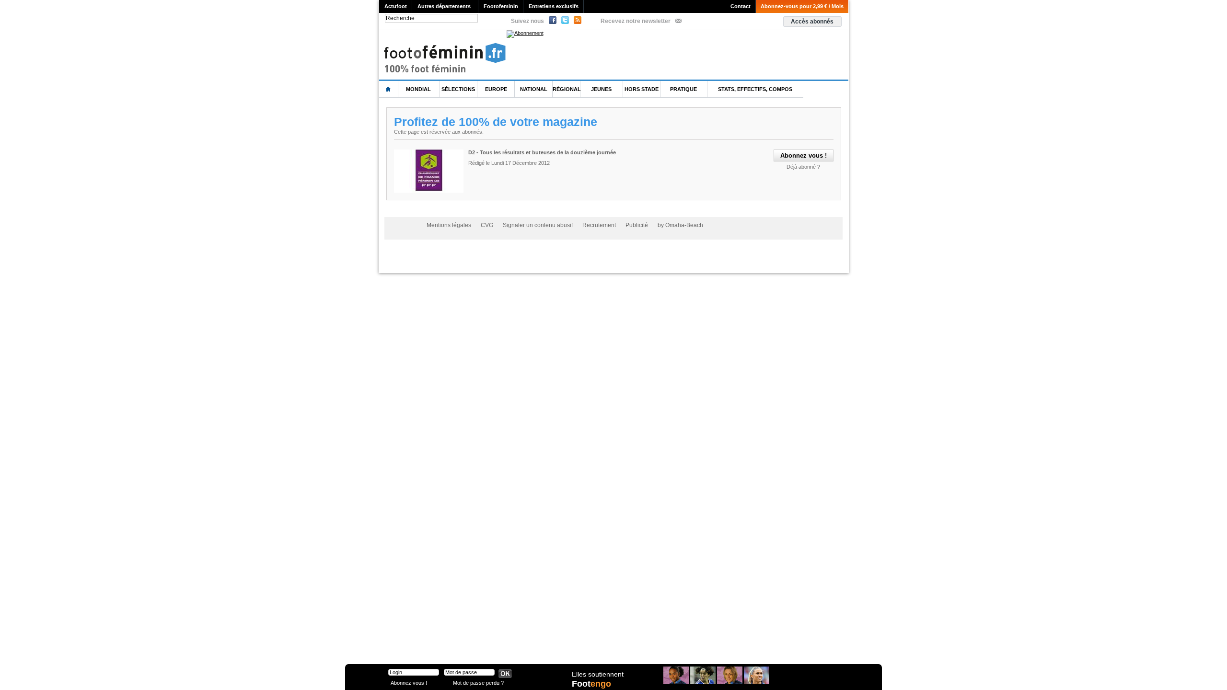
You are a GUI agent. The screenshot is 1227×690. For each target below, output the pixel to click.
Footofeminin (501, 6)
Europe (496, 89)
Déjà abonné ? (803, 167)
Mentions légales (449, 225)
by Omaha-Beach (680, 225)
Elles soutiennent (598, 674)
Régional (567, 89)
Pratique (683, 89)
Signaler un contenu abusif (538, 225)
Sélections (458, 89)
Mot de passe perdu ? (478, 682)
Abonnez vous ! (409, 682)
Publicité (636, 225)
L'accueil (388, 89)
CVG (487, 225)
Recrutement (599, 225)
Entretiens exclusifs (554, 6)
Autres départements (444, 6)
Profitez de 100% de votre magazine (495, 121)
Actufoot (395, 6)
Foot (591, 684)
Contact (740, 6)
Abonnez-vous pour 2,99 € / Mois (802, 6)
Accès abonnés (812, 21)
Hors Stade (642, 89)
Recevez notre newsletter (636, 21)
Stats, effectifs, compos (755, 89)
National (533, 89)
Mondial (418, 89)
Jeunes (601, 89)
